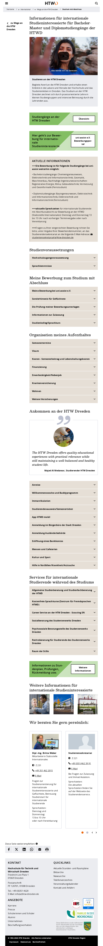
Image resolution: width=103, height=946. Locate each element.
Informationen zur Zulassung (48, 314)
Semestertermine (41, 342)
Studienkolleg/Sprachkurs (46, 322)
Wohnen (36, 391)
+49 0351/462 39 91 (81, 763)
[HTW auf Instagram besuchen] (76, 942)
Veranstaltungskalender (66, 883)
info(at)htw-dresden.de (27, 894)
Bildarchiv (59, 872)
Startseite (10, 9)
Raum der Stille (40, 651)
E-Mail (38, 775)
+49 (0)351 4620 (20, 890)
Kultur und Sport (41, 557)
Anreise (36, 484)
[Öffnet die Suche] (96, 3)
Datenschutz (26, 942)
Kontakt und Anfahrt (64, 887)
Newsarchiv (59, 876)
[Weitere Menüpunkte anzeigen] (18, 9)
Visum (35, 350)
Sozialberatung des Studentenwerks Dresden (56, 620)
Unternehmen (15, 921)
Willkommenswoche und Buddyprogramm (55, 492)
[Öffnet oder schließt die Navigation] (6, 3)
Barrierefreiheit (39, 942)
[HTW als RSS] (71, 942)
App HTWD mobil (41, 517)
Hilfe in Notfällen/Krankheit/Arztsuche (53, 565)
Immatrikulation (41, 500)
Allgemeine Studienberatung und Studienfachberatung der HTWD (62, 592)
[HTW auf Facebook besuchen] (87, 942)
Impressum (14, 942)
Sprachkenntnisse (42, 265)
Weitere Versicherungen (45, 399)
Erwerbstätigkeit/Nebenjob (47, 375)
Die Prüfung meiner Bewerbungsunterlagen (55, 306)
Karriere (12, 905)
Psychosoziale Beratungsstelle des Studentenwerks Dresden (60, 630)
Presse (11, 909)
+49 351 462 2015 (44, 770)
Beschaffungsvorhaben (20, 925)
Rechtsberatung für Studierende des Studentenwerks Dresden (61, 642)
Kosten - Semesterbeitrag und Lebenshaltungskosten (61, 358)
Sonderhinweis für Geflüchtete (48, 298)
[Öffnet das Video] (63, 56)
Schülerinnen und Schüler (21, 913)
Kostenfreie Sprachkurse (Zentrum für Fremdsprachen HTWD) (61, 603)
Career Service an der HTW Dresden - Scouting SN (58, 612)
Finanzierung (39, 366)
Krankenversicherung (44, 383)
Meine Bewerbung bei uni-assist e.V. (51, 290)
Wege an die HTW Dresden (47, 9)
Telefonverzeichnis (63, 880)
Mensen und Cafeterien (44, 549)
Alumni (11, 917)
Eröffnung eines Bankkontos (47, 541)
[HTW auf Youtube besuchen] (92, 942)
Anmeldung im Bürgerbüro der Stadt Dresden (56, 525)
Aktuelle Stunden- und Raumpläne (71, 868)
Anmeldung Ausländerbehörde (48, 533)
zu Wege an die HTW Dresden (15, 26)
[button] (37, 843)
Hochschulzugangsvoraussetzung (50, 257)
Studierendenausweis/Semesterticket (52, 509)
